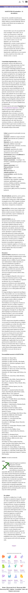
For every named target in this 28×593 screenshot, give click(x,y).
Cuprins (12, 589)
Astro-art (24, 589)
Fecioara (10, 570)
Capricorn (10, 580)
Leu (3, 570)
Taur (9, 560)
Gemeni (16, 560)
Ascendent (18, 589)
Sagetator (4, 580)
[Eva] (4, 1)
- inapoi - (14, 545)
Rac (21, 560)
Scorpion (22, 570)
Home (4, 587)
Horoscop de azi (11, 587)
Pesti (21, 580)
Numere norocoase (14, 591)
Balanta (15, 570)
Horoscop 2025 (4, 589)
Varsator (16, 580)
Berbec (3, 560)
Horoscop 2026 (21, 587)
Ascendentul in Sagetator (10, 108)
